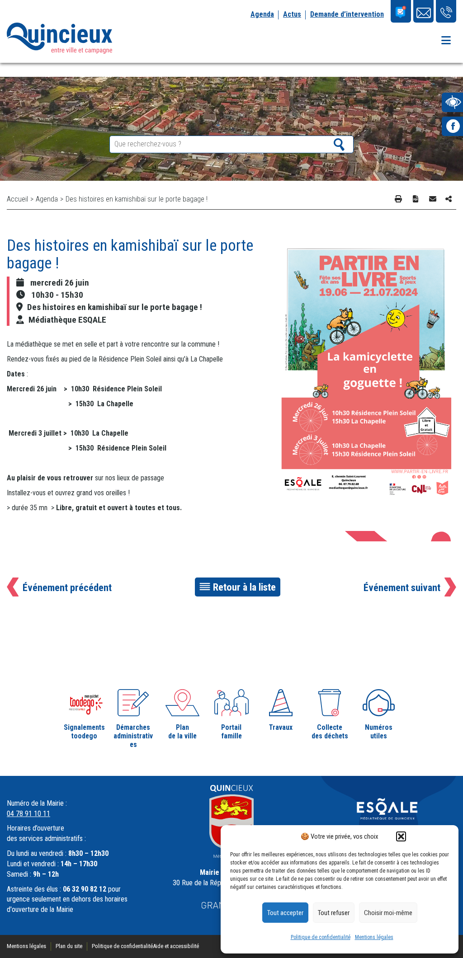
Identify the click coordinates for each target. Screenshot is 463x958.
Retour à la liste (244, 587)
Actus (292, 14)
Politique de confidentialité (320, 937)
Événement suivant (402, 587)
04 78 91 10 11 (28, 813)
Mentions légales (374, 937)
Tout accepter (285, 913)
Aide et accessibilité (176, 946)
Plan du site (69, 946)
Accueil (17, 199)
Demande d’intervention (347, 14)
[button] (401, 836)
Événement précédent (67, 587)
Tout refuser (334, 913)
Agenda (262, 14)
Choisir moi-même (388, 913)
